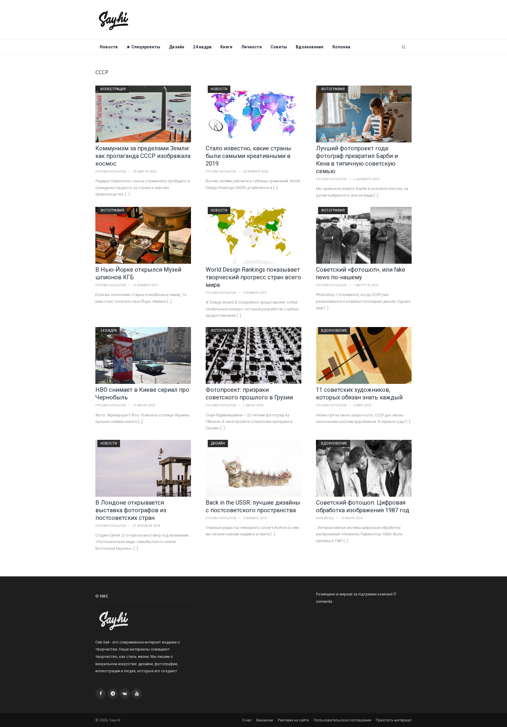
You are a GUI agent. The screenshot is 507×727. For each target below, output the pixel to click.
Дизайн (176, 47)
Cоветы (279, 47)
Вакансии (264, 720)
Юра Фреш (325, 518)
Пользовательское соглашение (342, 720)
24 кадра (202, 47)
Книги (226, 47)
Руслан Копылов (110, 171)
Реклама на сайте (293, 720)
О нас (247, 720)
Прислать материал (394, 720)
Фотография (333, 89)
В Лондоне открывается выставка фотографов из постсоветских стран (130, 510)
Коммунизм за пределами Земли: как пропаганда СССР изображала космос (142, 156)
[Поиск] (404, 47)
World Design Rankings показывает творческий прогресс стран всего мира (253, 277)
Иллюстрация (113, 89)
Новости (109, 47)
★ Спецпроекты (143, 47)
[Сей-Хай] (113, 19)
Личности (251, 47)
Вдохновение (309, 47)
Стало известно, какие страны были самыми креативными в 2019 (248, 156)
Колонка (341, 47)
